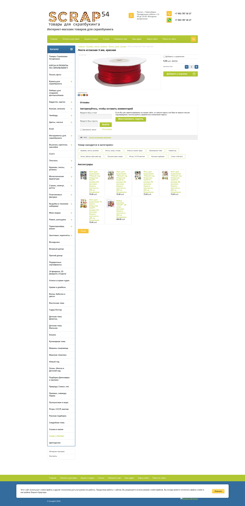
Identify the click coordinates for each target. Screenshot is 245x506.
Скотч (52, 154)
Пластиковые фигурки (55, 195)
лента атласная (96, 137)
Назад (83, 231)
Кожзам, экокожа (57, 109)
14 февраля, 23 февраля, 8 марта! (57, 272)
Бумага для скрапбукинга (55, 82)
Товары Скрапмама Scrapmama (58, 57)
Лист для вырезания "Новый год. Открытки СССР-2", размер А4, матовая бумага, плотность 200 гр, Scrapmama (122, 182)
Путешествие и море (115, 156)
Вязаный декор (56, 249)
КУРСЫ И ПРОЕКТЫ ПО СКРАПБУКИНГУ (58, 66)
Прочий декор (55, 255)
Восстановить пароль (130, 119)
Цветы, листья (56, 122)
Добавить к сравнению (174, 56)
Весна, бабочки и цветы (57, 295)
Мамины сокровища (58, 348)
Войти (105, 124)
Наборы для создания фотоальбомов (56, 92)
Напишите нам (120, 39)
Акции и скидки (91, 39)
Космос (52, 335)
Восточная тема (56, 303)
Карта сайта (152, 39)
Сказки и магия (56, 429)
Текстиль (53, 160)
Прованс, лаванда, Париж (58, 394)
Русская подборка (157, 156)
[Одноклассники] (82, 94)
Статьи (106, 39)
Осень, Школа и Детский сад (91, 156)
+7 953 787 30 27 (183, 13)
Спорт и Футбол (177, 156)
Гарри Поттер (55, 310)
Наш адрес (137, 39)
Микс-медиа (54, 213)
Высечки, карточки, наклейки (58, 146)
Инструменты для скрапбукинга (57, 136)
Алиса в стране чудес (135, 151)
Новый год (172, 151)
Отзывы (84, 102)
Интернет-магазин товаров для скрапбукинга (80, 29)
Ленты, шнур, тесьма (117, 46)
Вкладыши (54, 242)
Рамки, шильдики (57, 219)
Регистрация (107, 129)
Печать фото (55, 75)
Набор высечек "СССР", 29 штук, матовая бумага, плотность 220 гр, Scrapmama (121, 209)
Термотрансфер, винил (56, 227)
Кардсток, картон (57, 102)
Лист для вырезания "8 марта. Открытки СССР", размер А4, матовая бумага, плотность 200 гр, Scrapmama (95, 210)
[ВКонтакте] (79, 94)
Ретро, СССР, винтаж (137, 156)
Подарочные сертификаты (55, 263)
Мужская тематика (57, 355)
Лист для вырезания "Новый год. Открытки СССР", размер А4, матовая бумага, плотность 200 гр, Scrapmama (94, 182)
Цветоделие (54, 443)
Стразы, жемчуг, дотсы (56, 186)
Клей (51, 129)
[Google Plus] (87, 94)
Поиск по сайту (169, 39)
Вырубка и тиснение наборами (58, 205)
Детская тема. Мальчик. (55, 327)
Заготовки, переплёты (59, 235)
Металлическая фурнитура (56, 177)
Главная (53, 39)
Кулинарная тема (155, 151)
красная (107, 137)
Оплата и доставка (71, 39)
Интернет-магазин (57, 451)
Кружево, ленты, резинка (96, 46)
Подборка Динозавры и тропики (59, 378)
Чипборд (53, 115)
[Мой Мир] (84, 94)
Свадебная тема (56, 422)
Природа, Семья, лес (59, 386)
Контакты (53, 456)
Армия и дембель (57, 287)
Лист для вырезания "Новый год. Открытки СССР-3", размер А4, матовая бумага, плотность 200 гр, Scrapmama (149, 182)
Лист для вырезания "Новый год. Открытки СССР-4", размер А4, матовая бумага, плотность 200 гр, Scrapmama (176, 182)
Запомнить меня (89, 130)
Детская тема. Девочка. (55, 317)
